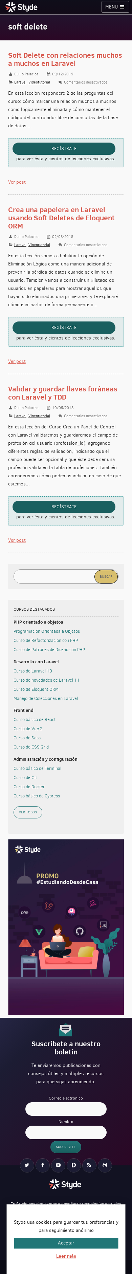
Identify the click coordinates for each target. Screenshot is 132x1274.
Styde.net (22, 7)
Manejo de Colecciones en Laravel (46, 698)
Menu (112, 7)
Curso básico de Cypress (37, 796)
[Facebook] (42, 1165)
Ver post (17, 182)
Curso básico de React (35, 719)
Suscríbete (66, 1147)
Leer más (66, 1256)
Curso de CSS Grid (31, 747)
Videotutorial (39, 82)
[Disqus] (74, 1165)
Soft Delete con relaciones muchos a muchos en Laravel (65, 59)
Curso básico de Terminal (37, 768)
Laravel (20, 82)
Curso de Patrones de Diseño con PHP (49, 649)
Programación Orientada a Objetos (47, 631)
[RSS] (89, 1165)
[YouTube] (58, 1165)
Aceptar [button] (66, 1243)
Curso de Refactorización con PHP (46, 640)
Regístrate (63, 148)
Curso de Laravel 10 (33, 671)
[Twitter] (27, 1165)
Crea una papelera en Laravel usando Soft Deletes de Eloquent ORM (61, 218)
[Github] (105, 1165)
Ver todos (28, 812)
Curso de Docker (29, 787)
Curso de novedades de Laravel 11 (47, 680)
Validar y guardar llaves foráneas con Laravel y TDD (62, 393)
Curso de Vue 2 (28, 729)
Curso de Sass (27, 738)
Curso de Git (25, 777)
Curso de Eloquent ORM (36, 689)
